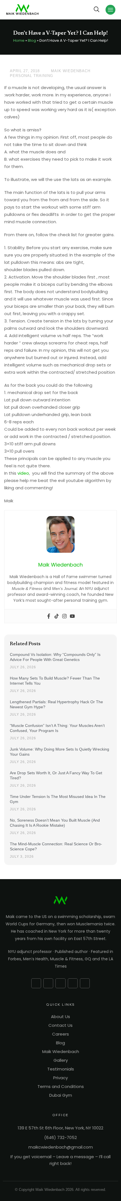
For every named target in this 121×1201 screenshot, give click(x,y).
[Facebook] (48, 616)
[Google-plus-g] (48, 983)
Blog (32, 40)
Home (18, 40)
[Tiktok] (56, 616)
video (23, 473)
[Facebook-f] (36, 983)
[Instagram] (64, 616)
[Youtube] (72, 616)
